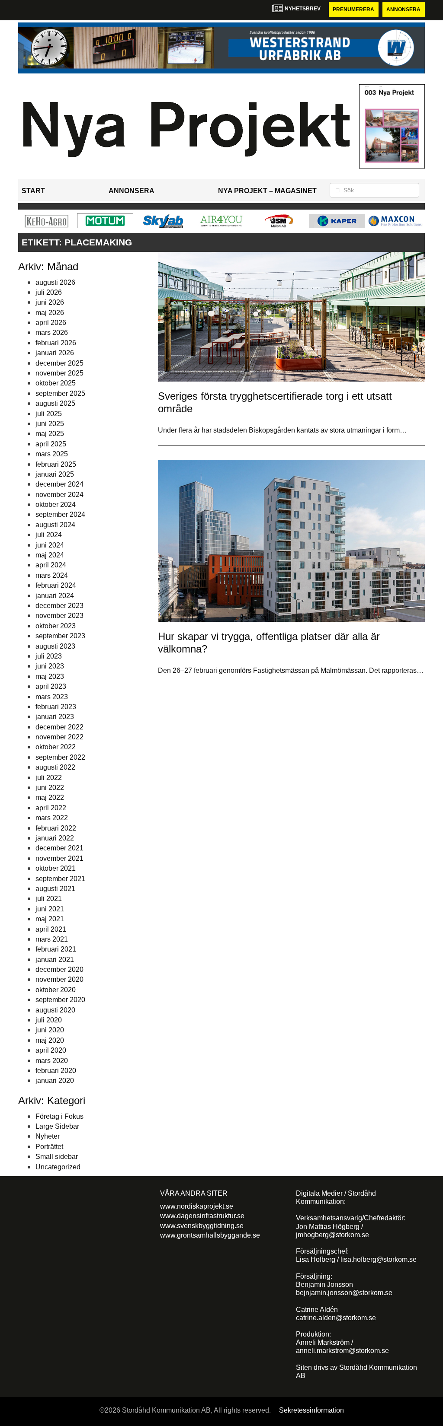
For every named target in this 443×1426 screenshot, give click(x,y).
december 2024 (59, 484)
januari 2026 (54, 352)
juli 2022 (48, 777)
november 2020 (59, 979)
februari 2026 (55, 343)
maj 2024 (49, 555)
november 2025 (59, 373)
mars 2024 (51, 575)
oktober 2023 (55, 626)
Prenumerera (353, 9)
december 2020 (59, 969)
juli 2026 (48, 292)
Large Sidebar (57, 1126)
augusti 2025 (55, 403)
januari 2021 (54, 959)
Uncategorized (57, 1167)
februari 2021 (55, 949)
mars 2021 (51, 939)
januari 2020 (54, 1080)
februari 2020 (55, 1070)
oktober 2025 (55, 383)
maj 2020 (49, 1040)
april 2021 (50, 929)
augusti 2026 (55, 282)
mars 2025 (51, 454)
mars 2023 (51, 696)
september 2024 (60, 514)
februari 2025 (55, 464)
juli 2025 (48, 413)
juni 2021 (49, 909)
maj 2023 (49, 676)
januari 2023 (54, 716)
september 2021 (60, 878)
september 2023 (60, 636)
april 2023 (50, 686)
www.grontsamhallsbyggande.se (210, 1235)
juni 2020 (49, 1030)
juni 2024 (49, 545)
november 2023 (59, 615)
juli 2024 (48, 534)
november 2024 (59, 494)
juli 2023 (48, 656)
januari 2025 (54, 474)
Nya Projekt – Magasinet (267, 190)
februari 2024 (55, 585)
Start (33, 190)
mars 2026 (51, 332)
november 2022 (59, 737)
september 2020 (60, 999)
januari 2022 (54, 838)
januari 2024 (54, 595)
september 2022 (60, 757)
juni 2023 (49, 666)
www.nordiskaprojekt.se (196, 1206)
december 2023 (59, 605)
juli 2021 (48, 898)
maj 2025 (49, 433)
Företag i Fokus (59, 1116)
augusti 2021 (55, 888)
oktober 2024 (55, 504)
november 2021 (59, 858)
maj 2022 (49, 797)
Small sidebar (56, 1156)
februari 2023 (55, 706)
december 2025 (59, 363)
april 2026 (50, 322)
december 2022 (59, 727)
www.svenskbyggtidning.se (202, 1225)
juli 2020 (48, 1020)
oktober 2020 (55, 989)
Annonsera (403, 9)
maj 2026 (49, 312)
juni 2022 (49, 787)
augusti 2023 (55, 646)
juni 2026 (49, 302)
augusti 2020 (55, 1010)
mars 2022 (51, 817)
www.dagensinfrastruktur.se (202, 1215)
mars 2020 (51, 1060)
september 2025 (60, 393)
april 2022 (50, 808)
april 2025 (50, 444)
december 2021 (59, 848)
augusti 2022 (55, 767)
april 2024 (50, 565)
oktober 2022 (55, 747)
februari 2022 (55, 828)
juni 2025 (49, 423)
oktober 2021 (55, 868)
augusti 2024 (55, 524)
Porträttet (49, 1146)
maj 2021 (49, 919)
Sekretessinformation (311, 1410)
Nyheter (47, 1136)
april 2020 (50, 1050)
